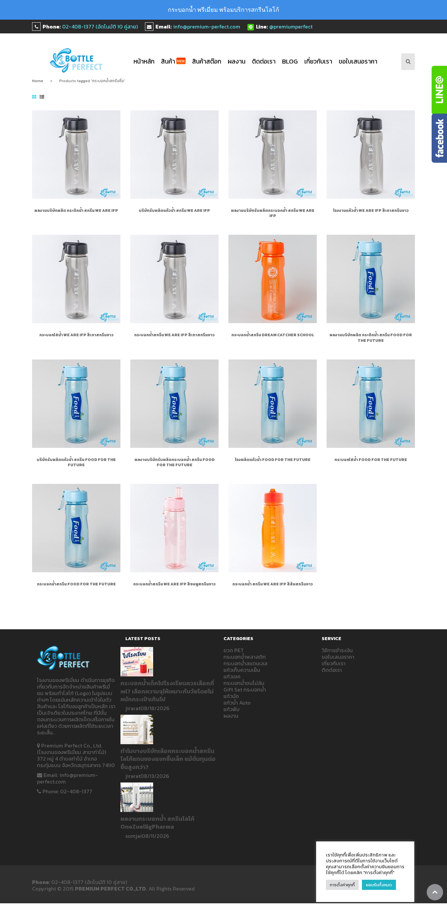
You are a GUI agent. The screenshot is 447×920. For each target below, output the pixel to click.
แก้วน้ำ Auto (237, 703)
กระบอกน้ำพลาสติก (245, 657)
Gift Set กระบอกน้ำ (245, 689)
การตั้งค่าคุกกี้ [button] (342, 885)
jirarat (132, 708)
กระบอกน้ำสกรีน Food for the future (76, 584)
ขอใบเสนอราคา (358, 61)
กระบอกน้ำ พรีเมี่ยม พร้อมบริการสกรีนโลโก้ (223, 9)
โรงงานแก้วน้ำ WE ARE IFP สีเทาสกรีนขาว (371, 210)
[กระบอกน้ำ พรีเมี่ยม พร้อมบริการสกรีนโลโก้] (76, 60)
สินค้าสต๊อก (206, 61)
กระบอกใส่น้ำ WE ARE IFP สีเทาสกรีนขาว (76, 335)
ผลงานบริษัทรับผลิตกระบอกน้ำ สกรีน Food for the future (174, 462)
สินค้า (173, 61)
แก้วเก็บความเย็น (242, 670)
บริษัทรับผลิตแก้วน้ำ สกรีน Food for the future (76, 462)
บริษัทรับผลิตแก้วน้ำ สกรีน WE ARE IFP (174, 210)
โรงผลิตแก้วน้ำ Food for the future (273, 460)
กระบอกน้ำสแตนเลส (245, 663)
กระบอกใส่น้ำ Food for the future (370, 460)
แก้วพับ (232, 709)
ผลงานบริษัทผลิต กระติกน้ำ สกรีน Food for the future (371, 337)
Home (37, 81)
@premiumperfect (291, 26)
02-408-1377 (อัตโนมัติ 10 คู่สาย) (100, 26)
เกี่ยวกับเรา (318, 61)
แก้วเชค (232, 676)
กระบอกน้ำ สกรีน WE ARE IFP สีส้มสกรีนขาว (272, 584)
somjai (133, 836)
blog (290, 61)
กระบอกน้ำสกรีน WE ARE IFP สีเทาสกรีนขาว (174, 335)
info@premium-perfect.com (206, 26)
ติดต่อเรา (264, 61)
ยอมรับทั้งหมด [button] (379, 885)
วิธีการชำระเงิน (337, 650)
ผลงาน (236, 61)
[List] (42, 97)
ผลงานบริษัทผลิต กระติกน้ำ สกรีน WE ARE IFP (76, 210)
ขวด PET (234, 650)
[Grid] (34, 97)
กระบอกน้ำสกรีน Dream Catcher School (272, 335)
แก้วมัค (231, 696)
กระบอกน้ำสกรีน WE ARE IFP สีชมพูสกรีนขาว (174, 584)
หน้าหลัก (144, 61)
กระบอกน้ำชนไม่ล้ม (244, 683)
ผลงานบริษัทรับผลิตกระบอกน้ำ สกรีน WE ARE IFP (272, 213)
